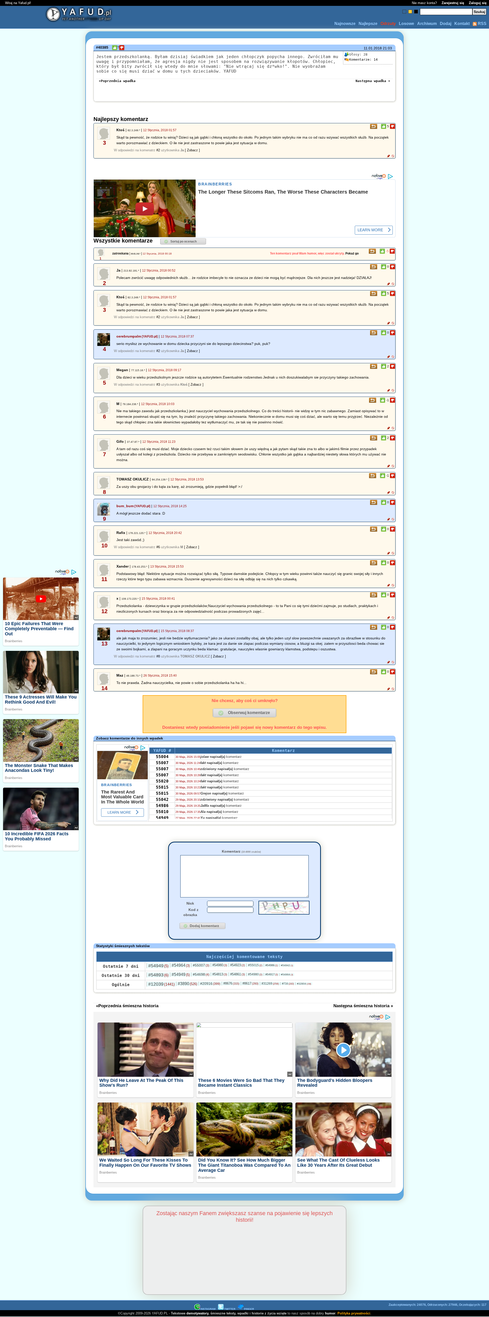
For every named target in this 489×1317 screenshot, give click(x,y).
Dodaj (445, 23)
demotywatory (197, 1313)
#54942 (287, 965)
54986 (162, 805)
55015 (162, 787)
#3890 (187, 984)
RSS (481, 23)
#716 (288, 983)
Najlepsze (368, 23)
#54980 (219, 965)
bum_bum (125, 506)
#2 (158, 150)
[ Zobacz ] (192, 150)
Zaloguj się (477, 3)
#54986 (271, 965)
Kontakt (462, 23)
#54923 (237, 965)
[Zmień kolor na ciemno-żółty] (410, 12)
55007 (162, 762)
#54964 (181, 965)
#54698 (201, 974)
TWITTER (229, 1309)
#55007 (201, 965)
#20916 (210, 984)
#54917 (271, 974)
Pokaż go (352, 253)
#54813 (219, 974)
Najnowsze (345, 23)
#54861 (237, 974)
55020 (162, 781)
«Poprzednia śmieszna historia (127, 1005)
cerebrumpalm (128, 336)
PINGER (249, 1309)
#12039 (161, 984)
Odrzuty (388, 23)
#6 (158, 547)
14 (363, 59)
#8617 (250, 983)
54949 (162, 817)
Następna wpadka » (373, 81)
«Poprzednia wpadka (117, 81)
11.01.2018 (373, 48)
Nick (190, 903)
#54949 (158, 965)
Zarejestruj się (453, 3)
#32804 (304, 983)
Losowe (406, 23)
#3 (158, 384)
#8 (158, 656)
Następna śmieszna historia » (363, 1005)
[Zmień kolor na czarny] (416, 12)
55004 (162, 756)
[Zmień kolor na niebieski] (404, 12)
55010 (162, 811)
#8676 (231, 983)
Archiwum (427, 23)
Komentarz (241, 851)
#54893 (158, 974)
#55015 (255, 965)
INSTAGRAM (207, 1309)
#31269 (270, 983)
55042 (162, 799)
